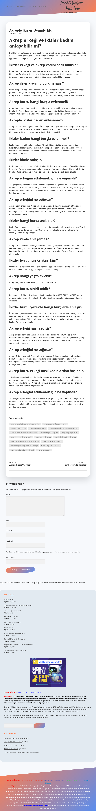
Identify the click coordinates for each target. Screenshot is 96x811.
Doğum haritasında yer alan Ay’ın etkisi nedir (18, 752)
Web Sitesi (9, 541)
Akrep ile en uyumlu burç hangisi (21, 437)
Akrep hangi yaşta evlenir (69, 433)
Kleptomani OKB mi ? (11, 616)
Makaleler (19, 418)
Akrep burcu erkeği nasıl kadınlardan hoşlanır (25, 424)
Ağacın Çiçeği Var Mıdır (20, 465)
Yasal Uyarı (32, 6)
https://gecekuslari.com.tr (43, 582)
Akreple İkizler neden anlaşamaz (65, 437)
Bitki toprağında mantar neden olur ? (16, 650)
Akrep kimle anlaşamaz (43, 437)
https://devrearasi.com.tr (66, 582)
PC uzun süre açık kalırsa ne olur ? (15, 633)
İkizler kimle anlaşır (44, 450)
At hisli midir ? (8, 628)
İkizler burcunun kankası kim (52, 441)
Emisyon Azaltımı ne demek (13, 738)
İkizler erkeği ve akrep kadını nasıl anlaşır (24, 446)
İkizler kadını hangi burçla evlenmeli (22, 450)
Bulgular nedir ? (9, 599)
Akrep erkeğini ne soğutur (49, 433)
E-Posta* (9, 531)
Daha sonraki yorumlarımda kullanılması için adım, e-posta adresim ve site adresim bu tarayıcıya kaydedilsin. (44, 552)
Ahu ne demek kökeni (11, 745)
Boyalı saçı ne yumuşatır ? (12, 622)
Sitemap (81, 582)
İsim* (7, 520)
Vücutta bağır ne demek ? (12, 611)
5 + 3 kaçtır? (10, 557)
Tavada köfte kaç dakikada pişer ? (15, 639)
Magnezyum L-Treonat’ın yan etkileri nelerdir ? (19, 644)
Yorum (8, 494)
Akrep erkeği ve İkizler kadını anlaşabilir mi (64, 428)
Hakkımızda (43, 6)
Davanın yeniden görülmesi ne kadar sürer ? (18, 605)
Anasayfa (9, 6)
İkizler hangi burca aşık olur (50, 446)
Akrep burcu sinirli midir (18, 428)
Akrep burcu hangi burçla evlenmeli (55, 424)
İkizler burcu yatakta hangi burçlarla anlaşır (25, 441)
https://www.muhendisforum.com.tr (15, 582)
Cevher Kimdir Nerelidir (76, 465)
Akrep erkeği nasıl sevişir (38, 428)
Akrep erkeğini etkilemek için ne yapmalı (24, 433)
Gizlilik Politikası (20, 6)
